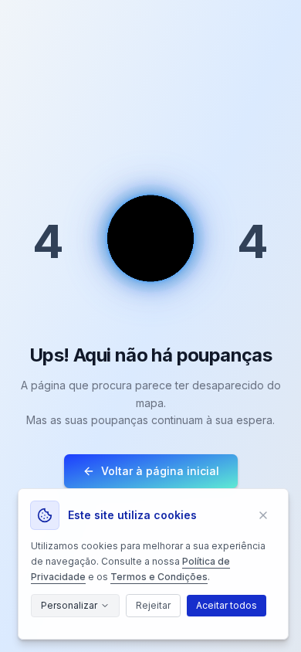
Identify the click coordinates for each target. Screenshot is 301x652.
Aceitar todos (226, 605)
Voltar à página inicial (160, 470)
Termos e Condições (159, 576)
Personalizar (69, 605)
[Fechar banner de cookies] (263, 515)
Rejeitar (153, 605)
